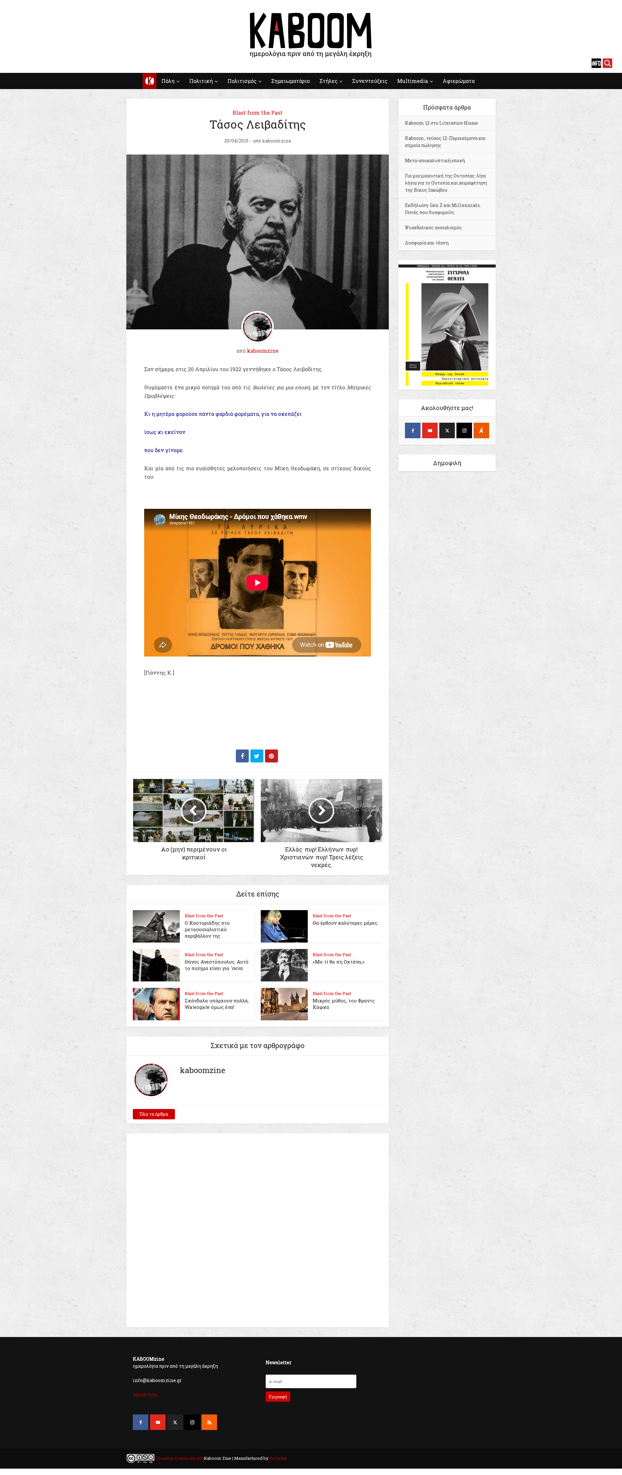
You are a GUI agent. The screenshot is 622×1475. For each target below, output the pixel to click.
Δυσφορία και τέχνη (427, 243)
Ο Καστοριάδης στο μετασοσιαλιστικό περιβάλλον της (207, 929)
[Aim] (481, 430)
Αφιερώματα (459, 80)
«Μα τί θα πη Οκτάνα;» (338, 961)
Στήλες (328, 80)
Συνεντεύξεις (369, 80)
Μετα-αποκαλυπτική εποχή (435, 160)
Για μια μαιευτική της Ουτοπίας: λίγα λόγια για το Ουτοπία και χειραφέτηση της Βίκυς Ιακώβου (446, 183)
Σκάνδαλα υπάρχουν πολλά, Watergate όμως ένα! (217, 1003)
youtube (26, 63)
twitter (37, 63)
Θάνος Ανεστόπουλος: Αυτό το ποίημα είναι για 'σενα (216, 964)
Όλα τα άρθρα (154, 1114)
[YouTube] (430, 430)
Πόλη (168, 80)
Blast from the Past (257, 112)
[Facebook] (412, 430)
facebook (14, 63)
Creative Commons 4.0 (179, 1458)
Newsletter (279, 1362)
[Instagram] (464, 430)
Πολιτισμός (242, 80)
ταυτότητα (145, 1394)
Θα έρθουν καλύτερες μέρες (345, 923)
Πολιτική (201, 80)
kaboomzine (276, 141)
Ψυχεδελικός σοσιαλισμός (433, 227)
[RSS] (209, 1422)
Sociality (278, 1458)
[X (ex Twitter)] (447, 430)
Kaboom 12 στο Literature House (441, 123)
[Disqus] (257, 1229)
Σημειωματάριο (290, 80)
